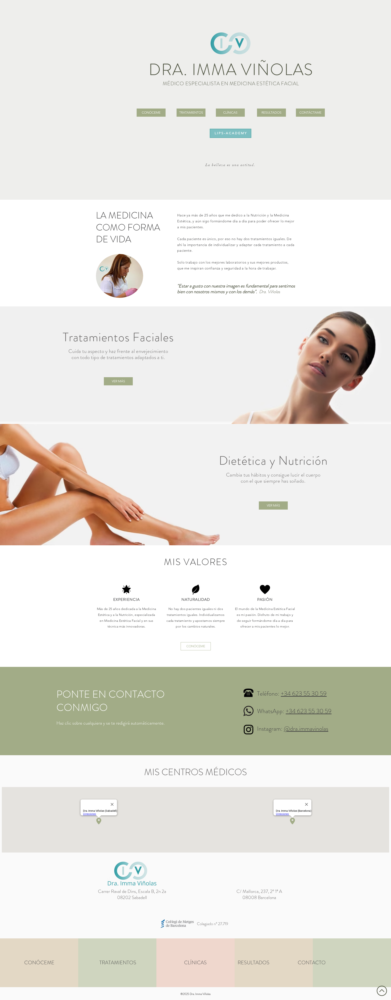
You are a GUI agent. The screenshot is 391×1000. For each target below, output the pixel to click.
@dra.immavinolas (306, 728)
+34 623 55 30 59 (304, 693)
